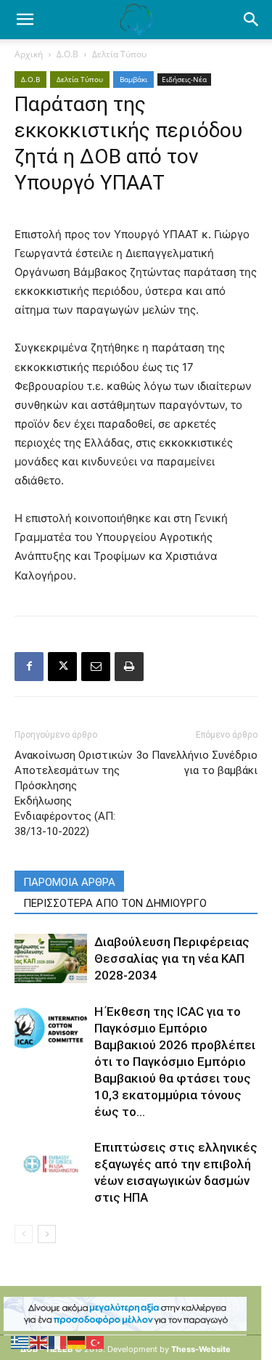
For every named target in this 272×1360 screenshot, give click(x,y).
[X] (62, 666)
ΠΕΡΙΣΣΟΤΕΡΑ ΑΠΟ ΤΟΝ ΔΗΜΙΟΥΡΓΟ (115, 903)
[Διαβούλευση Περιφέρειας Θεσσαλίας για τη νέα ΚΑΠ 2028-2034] (51, 959)
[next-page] (47, 1234)
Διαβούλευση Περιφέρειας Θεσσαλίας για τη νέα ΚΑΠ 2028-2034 (172, 958)
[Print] (129, 666)
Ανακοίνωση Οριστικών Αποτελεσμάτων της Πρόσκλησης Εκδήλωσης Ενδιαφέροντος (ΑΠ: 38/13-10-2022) (73, 793)
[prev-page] (24, 1234)
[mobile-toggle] (24, 19)
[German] (76, 1341)
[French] (58, 1341)
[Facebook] (29, 666)
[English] (39, 1341)
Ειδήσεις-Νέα (184, 79)
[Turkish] (95, 1341)
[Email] (95, 666)
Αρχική (29, 54)
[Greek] (20, 1341)
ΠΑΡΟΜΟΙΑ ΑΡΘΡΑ (69, 882)
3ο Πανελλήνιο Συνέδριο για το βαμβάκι (196, 763)
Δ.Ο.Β (67, 54)
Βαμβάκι (133, 79)
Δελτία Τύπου (119, 54)
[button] (251, 19)
